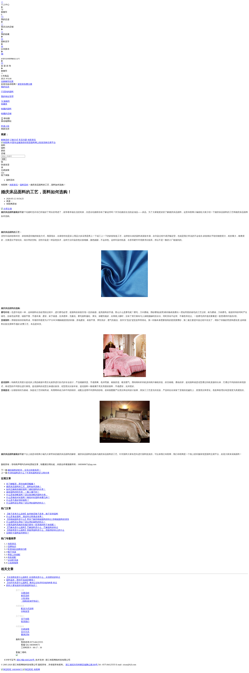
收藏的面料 (6, 109)
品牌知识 (12, 546)
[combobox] (13, 156)
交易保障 (25, 629)
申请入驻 (5, 126)
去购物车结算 (7, 81)
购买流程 (25, 596)
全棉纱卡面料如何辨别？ (17, 533)
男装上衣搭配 (14, 555)
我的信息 (5, 87)
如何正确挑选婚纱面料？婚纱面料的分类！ (26, 489)
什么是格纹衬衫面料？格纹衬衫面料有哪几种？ (28, 497)
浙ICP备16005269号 (26, 660)
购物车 (6, 101)
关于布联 (25, 619)
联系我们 (25, 621)
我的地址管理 (7, 96)
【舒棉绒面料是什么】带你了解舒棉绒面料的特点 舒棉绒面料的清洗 (37, 519)
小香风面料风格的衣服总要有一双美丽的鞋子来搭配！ (31, 525)
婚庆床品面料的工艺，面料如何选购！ (24, 486)
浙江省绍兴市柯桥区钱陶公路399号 (81, 665)
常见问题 (23, 140)
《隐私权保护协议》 (30, 601)
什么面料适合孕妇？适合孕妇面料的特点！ (26, 503)
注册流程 (25, 593)
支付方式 (25, 632)
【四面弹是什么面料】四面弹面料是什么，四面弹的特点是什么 (35, 530)
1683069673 (17, 669)
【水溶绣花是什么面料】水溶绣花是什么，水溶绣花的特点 (33, 577)
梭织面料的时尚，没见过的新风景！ (24, 470)
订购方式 (14, 140)
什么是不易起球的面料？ (17, 500)
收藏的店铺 (6, 113)
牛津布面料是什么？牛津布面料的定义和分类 (28, 473)
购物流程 (5, 140)
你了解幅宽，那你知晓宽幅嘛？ (20, 484)
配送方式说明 (27, 609)
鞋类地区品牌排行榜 (17, 549)
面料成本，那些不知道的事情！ (20, 580)
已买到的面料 (7, 92)
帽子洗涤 (12, 552)
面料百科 (24, 185)
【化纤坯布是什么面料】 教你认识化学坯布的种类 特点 (31, 583)
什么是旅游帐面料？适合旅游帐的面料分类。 (27, 495)
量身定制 (25, 634)
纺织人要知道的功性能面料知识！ (21, 585)
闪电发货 (25, 611)
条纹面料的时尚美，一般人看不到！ (22, 492)
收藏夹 (4, 104)
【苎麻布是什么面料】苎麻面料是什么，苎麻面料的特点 (32, 527)
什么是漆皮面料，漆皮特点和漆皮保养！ (25, 516)
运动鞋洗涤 (13, 560)
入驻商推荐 (13, 563)
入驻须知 (25, 598)
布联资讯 (31, 140)
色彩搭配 (12, 557)
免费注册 (28, 84)
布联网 (36, 669)
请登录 (21, 84)
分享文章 (7, 209)
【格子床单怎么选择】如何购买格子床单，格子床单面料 (32, 514)
